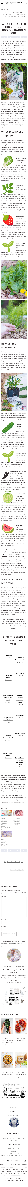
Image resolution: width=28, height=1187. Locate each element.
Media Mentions (14, 1115)
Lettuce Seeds (19, 715)
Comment (4, 896)
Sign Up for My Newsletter (14, 1138)
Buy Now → (8, 657)
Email (3, 926)
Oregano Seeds (20, 733)
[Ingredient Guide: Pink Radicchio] (18, 813)
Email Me (14, 1140)
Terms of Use (14, 1153)
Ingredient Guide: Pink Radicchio (17, 820)
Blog (8, 9)
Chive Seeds (20, 673)
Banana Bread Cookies (17, 870)
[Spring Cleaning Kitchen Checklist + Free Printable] (6, 813)
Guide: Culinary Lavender (4, 841)
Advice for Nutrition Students (14, 1155)
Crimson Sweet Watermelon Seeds (8, 698)
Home (3, 9)
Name (3, 920)
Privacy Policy (14, 1149)
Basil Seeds (8, 655)
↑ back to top (14, 1107)
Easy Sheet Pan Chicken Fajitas (13, 862)
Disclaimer (14, 1151)
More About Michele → (14, 982)
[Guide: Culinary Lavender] (6, 834)
